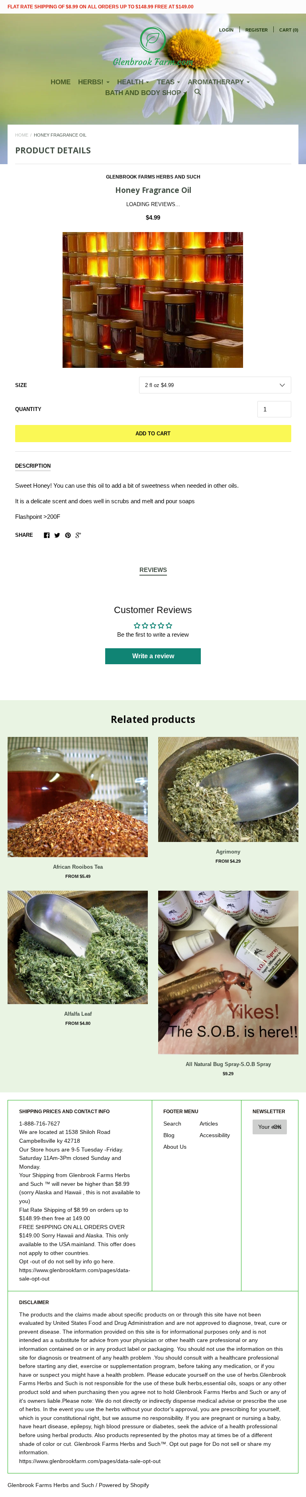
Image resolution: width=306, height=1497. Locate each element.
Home (61, 82)
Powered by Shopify (124, 1485)
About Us (174, 1147)
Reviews (153, 569)
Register (256, 30)
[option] (152, 300)
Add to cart (153, 434)
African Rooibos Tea (78, 867)
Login (226, 30)
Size (21, 385)
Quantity (28, 409)
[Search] (197, 96)
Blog (169, 1135)
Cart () (288, 30)
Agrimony (228, 852)
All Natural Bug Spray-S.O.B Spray (228, 1064)
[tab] (153, 570)
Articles (209, 1124)
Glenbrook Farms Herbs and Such (153, 177)
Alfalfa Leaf (78, 1014)
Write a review (153, 656)
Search (172, 1124)
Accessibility (215, 1135)
